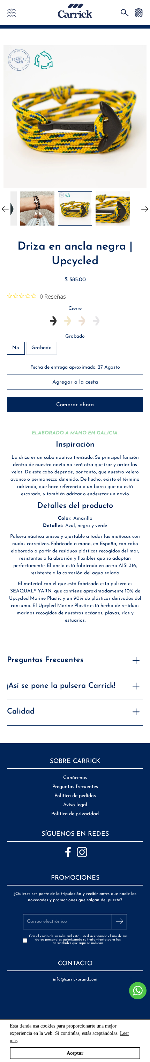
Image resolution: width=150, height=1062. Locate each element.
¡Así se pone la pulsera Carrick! (61, 686)
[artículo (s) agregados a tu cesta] (138, 12)
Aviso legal (75, 805)
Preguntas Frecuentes (45, 660)
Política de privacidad (75, 814)
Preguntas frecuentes (75, 786)
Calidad (21, 711)
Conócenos (75, 777)
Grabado (75, 336)
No (16, 348)
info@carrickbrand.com (75, 979)
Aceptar (75, 1053)
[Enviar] (119, 921)
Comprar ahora (75, 405)
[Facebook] (68, 852)
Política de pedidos (75, 796)
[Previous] (5, 208)
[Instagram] (82, 852)
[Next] (145, 208)
